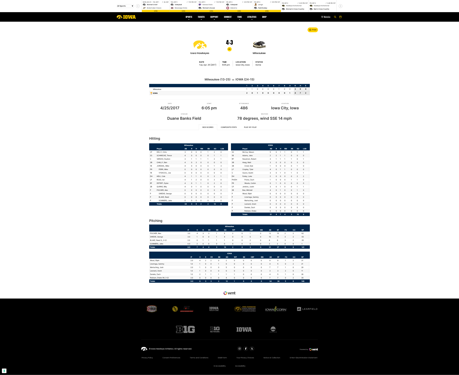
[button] (138, 6)
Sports (189, 16)
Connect (228, 16)
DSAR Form (222, 358)
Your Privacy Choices (245, 358)
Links (156, 11)
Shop (264, 16)
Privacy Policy (147, 358)
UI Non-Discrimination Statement (303, 358)
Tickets (201, 16)
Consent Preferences (171, 358)
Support (214, 16)
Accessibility (240, 366)
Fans (239, 16)
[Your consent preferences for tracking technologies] (4, 371)
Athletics (251, 16)
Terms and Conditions (199, 358)
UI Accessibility (220, 366)
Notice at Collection (272, 358)
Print (314, 29)
